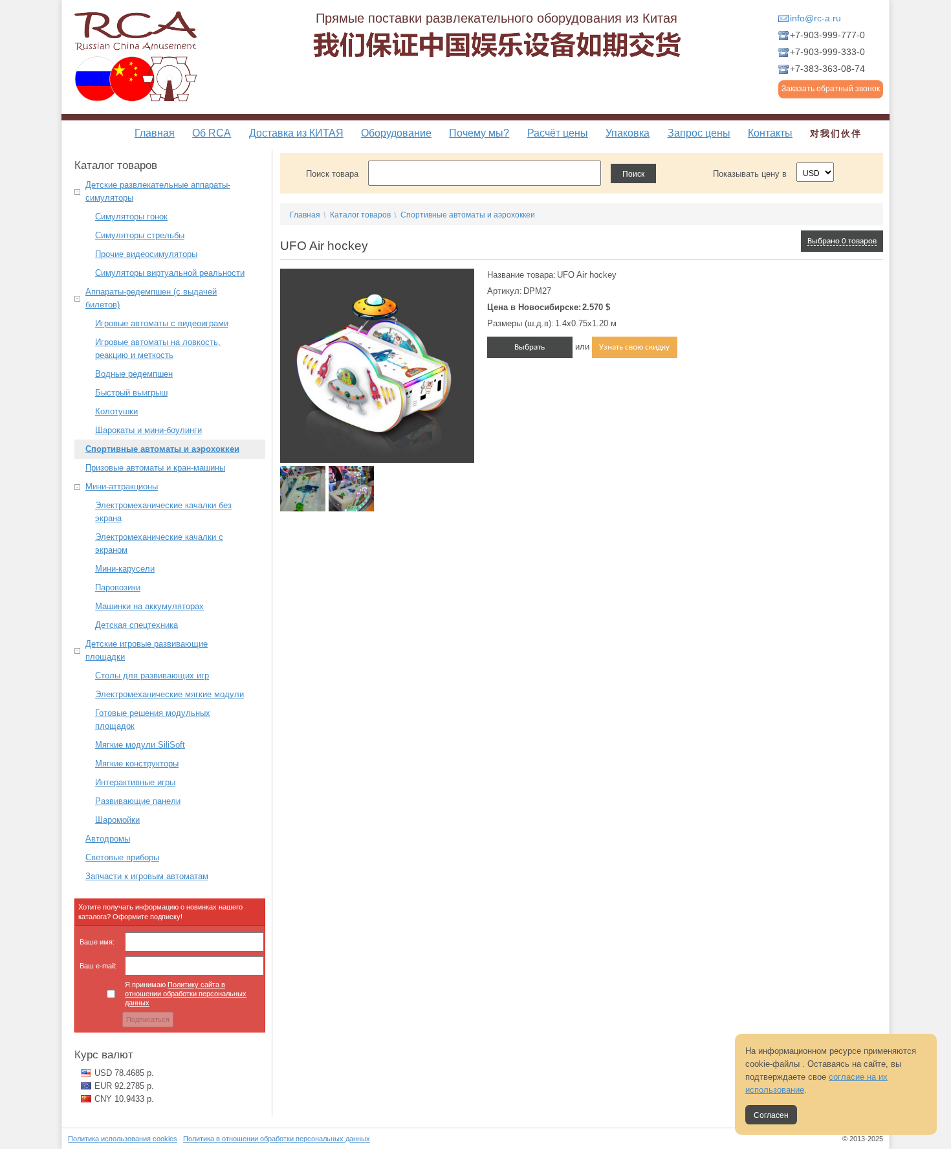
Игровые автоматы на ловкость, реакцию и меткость (158, 348)
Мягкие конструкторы (137, 763)
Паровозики (117, 587)
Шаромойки (117, 820)
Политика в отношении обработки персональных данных (276, 1139)
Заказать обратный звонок (831, 88)
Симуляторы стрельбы (139, 235)
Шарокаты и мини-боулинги (148, 430)
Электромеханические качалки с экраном (159, 543)
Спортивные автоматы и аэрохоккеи (162, 449)
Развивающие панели (137, 801)
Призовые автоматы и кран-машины (155, 468)
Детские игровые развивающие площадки (146, 650)
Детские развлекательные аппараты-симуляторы (157, 191)
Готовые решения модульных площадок (152, 719)
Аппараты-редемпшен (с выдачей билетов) (151, 298)
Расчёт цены (557, 133)
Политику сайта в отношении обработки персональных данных (185, 994)
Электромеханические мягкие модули (169, 694)
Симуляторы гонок (131, 216)
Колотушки (116, 411)
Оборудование (396, 133)
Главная (155, 133)
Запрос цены (699, 133)
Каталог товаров (360, 214)
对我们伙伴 (836, 133)
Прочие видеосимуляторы (146, 254)
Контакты (770, 133)
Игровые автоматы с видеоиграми (161, 323)
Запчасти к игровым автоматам (146, 876)
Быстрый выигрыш (131, 392)
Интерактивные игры (135, 782)
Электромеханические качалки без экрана (163, 511)
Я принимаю (185, 994)
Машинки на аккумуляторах (149, 606)
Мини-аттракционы (121, 486)
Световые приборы (122, 857)
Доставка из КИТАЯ (296, 133)
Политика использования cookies (122, 1139)
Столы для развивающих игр (152, 675)
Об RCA (211, 133)
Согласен (771, 1115)
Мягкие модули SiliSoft (140, 745)
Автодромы (107, 838)
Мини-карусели (125, 569)
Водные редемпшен (134, 374)
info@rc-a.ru (815, 18)
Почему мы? (479, 133)
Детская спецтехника (136, 625)
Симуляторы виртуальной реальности (170, 273)
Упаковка (628, 133)
